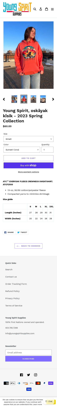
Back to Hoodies (30, 246)
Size (5, 134)
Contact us (11, 276)
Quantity (45, 144)
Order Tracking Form (16, 284)
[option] (14, 99)
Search (8, 269)
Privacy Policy (12, 298)
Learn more (37, 404)
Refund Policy (12, 291)
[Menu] (52, 9)
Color (6, 144)
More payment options (28, 172)
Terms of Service (13, 305)
